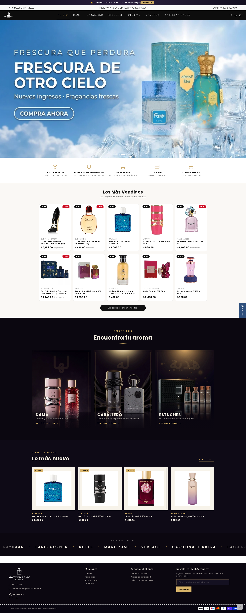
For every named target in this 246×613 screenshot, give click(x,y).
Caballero (95, 15)
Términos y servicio (139, 573)
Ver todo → (206, 459)
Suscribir (184, 589)
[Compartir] (230, 15)
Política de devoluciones (142, 580)
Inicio (63, 15)
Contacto (89, 583)
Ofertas (134, 15)
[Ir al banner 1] (117, 154)
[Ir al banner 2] (119, 154)
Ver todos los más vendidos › (123, 307)
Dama (77, 15)
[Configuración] (235, 15)
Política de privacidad (141, 577)
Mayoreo (152, 15)
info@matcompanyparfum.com (26, 588)
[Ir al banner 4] (125, 154)
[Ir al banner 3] (121, 154)
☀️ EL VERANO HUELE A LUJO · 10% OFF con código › (123, 2)
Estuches (115, 15)
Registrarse (90, 577)
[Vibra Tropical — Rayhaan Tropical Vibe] (123, 89)
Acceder (88, 573)
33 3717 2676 (17, 584)
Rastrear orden (177, 15)
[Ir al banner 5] (129, 154)
